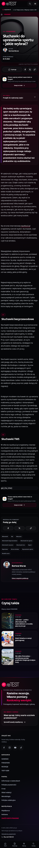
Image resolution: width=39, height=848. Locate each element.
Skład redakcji (6, 792)
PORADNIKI (7, 14)
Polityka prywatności (9, 785)
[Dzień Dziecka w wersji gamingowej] (8, 639)
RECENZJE (5, 767)
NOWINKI (5, 759)
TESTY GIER (5, 771)
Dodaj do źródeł (18, 85)
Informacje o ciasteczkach (11, 781)
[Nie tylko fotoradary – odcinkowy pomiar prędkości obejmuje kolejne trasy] (8, 657)
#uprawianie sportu (27, 549)
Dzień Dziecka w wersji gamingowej (23, 639)
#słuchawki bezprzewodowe (9, 540)
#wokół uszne (6, 553)
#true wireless (15, 549)
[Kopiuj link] (35, 70)
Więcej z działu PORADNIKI (9, 609)
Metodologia (6, 796)
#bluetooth (5, 536)
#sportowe (5, 549)
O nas (3, 789)
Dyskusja (13, 69)
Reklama (5, 814)
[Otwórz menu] (35, 3)
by (8, 837)
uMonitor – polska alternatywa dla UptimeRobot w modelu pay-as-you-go (24, 623)
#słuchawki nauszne (7, 545)
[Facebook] (4, 747)
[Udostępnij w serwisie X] (30, 70)
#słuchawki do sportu (26, 540)
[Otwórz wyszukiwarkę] (30, 3)
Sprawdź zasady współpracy (13, 722)
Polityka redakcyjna (8, 800)
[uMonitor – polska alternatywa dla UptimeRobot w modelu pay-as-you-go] (8, 621)
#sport (30, 545)
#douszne (18, 536)
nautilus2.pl (25, 226)
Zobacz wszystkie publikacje (20, 578)
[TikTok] (20, 747)
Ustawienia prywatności (9, 834)
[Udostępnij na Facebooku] (25, 70)
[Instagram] (9, 747)
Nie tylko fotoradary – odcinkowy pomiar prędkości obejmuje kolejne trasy (25, 659)
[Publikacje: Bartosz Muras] (6, 570)
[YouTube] (15, 747)
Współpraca (6, 811)
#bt (12, 536)
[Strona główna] (1, 14)
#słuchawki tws (20, 545)
